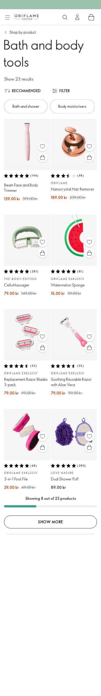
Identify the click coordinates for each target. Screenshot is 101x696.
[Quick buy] (42, 157)
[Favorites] (42, 146)
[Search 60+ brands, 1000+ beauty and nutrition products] (65, 17)
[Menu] (7, 17)
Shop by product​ (22, 32)
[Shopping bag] (91, 17)
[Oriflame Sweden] (26, 17)
